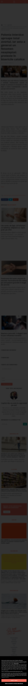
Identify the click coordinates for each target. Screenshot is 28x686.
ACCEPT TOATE (14, 680)
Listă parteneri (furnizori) (5, 677)
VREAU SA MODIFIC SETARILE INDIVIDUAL (14, 683)
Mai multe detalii (16, 663)
